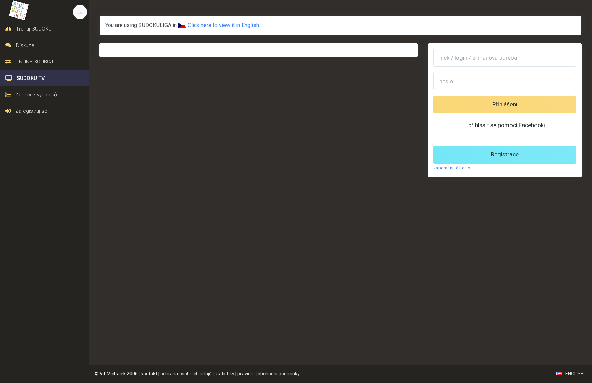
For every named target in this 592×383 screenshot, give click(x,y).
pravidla (246, 373)
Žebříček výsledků (35, 95)
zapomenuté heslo (451, 167)
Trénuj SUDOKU (33, 29)
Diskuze (24, 45)
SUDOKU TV (30, 78)
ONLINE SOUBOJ (33, 62)
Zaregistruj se (30, 111)
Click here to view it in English (223, 25)
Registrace (505, 154)
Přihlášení (504, 104)
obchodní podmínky (279, 373)
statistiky (224, 373)
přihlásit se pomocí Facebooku (507, 125)
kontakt (149, 373)
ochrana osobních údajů (186, 373)
